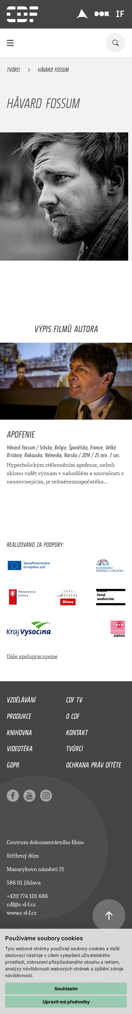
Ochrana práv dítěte (93, 763)
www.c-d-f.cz (22, 913)
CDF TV (74, 698)
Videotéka (20, 747)
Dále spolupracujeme (32, 656)
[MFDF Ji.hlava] (82, 13)
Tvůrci (13, 68)
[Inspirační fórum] (120, 14)
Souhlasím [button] (66, 988)
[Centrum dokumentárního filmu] (22, 14)
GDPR (13, 763)
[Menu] (10, 43)
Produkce (19, 714)
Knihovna (19, 731)
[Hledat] (115, 43)
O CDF (72, 714)
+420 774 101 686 (27, 896)
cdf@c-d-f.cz (21, 904)
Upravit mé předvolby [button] (66, 1001)
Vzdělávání (21, 698)
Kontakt (77, 731)
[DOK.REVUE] (102, 14)
